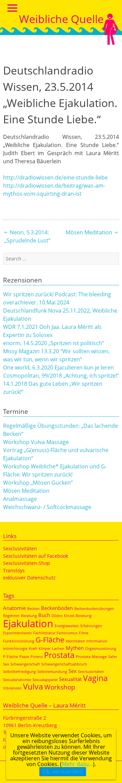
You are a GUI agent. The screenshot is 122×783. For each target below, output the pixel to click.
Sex (72, 671)
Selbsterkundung (52, 671)
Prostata (59, 655)
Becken (33, 608)
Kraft (33, 648)
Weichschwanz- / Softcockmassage (47, 507)
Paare (24, 656)
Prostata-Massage (91, 656)
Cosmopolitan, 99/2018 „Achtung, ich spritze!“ (61, 375)
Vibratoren (12, 688)
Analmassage (20, 499)
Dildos (57, 615)
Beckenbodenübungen (94, 608)
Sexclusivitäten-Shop (26, 563)
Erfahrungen (91, 625)
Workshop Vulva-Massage (36, 442)
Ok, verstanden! (63, 771)
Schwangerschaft (25, 664)
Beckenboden (57, 608)
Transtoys (14, 570)
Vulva (33, 686)
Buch (44, 615)
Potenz (36, 656)
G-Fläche (50, 639)
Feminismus (67, 633)
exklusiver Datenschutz (29, 577)
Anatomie (14, 608)
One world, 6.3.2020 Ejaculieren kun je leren (58, 367)
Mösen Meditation (90, 232)
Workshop (59, 687)
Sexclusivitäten (20, 548)
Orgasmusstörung (100, 648)
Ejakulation (28, 623)
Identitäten (75, 641)
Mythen (75, 648)
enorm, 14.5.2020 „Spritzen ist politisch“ (53, 343)
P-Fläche (10, 656)
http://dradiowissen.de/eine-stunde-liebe (55, 177)
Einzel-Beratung (78, 615)
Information (96, 641)
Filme (83, 633)
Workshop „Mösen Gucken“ (38, 482)
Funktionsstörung (18, 641)
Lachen (58, 648)
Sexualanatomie (17, 679)
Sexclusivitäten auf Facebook (35, 556)
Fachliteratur (44, 633)
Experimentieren (17, 633)
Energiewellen (67, 625)
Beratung (29, 615)
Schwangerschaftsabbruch (64, 664)
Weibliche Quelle (61, 19)
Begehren (11, 615)
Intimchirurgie (15, 648)
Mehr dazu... (77, 764)
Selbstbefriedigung (19, 671)
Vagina (95, 678)
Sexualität (70, 679)
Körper (44, 648)
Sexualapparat (45, 679)
